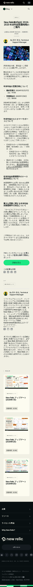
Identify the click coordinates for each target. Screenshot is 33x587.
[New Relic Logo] (8, 3)
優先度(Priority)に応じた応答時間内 (17, 165)
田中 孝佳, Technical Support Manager (20, 41)
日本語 (28, 579)
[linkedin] (16, 555)
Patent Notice (19, 580)
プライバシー (25, 571)
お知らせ (16, 17)
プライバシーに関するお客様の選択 (11, 577)
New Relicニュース (9, 284)
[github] (12, 555)
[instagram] (21, 555)
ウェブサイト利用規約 (8, 574)
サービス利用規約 (6, 571)
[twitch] (26, 555)
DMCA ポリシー (16, 571)
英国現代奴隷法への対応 (8, 580)
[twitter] (7, 555)
